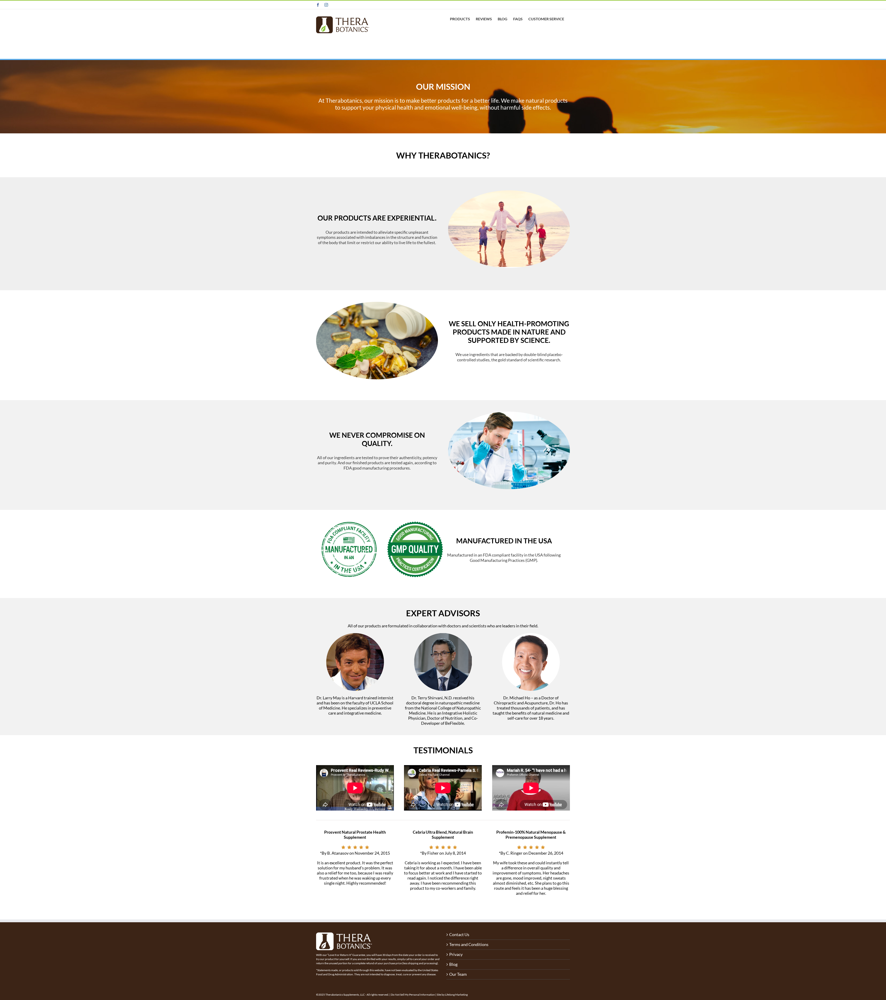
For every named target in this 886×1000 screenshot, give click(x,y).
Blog (453, 964)
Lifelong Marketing (456, 994)
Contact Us (459, 934)
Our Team (458, 974)
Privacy (456, 954)
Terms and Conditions (468, 944)
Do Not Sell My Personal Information (413, 994)
